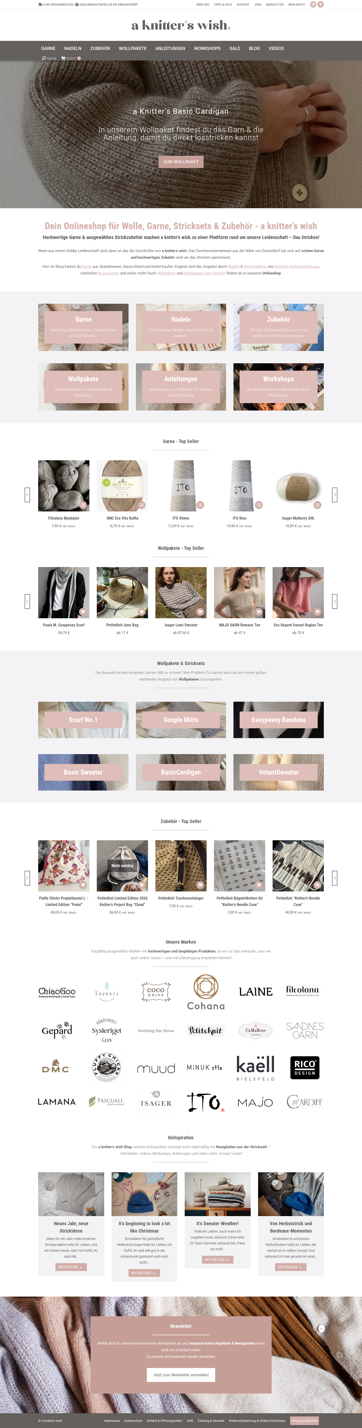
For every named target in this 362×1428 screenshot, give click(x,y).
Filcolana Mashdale (63, 518)
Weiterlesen (68, 1267)
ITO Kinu (240, 518)
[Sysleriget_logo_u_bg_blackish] (106, 1030)
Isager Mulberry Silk (298, 518)
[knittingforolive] (156, 1031)
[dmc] (57, 1068)
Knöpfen (281, 266)
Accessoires (108, 273)
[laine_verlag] (255, 991)
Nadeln (234, 266)
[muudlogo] (156, 1068)
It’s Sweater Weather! (218, 1223)
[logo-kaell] (255, 1068)
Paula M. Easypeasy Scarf (63, 625)
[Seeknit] (106, 991)
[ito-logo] (206, 1102)
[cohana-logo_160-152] (206, 992)
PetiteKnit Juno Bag (122, 625)
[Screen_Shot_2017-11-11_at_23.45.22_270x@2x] (206, 1031)
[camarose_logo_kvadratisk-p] (255, 1030)
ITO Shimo (181, 518)
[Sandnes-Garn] (305, 1031)
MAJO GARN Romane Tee (239, 625)
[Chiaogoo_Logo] (57, 992)
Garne (86, 266)
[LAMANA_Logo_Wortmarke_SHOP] (57, 1101)
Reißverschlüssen (304, 266)
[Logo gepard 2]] (56, 1030)
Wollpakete (166, 273)
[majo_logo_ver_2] (255, 1102)
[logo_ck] (156, 992)
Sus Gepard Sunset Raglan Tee (298, 625)
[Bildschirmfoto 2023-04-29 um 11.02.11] (305, 992)
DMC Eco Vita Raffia (122, 518)
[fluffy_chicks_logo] (106, 1068)
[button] (27, 495)
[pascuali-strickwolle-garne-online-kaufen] (106, 1102)
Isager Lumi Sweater (181, 625)
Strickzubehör (255, 266)
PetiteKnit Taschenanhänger (181, 898)
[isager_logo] (156, 1102)
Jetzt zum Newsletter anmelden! (181, 1375)
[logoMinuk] (206, 1067)
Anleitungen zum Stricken (204, 273)
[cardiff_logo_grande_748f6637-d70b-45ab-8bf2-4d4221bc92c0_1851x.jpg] (305, 1102)
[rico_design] (305, 1068)
